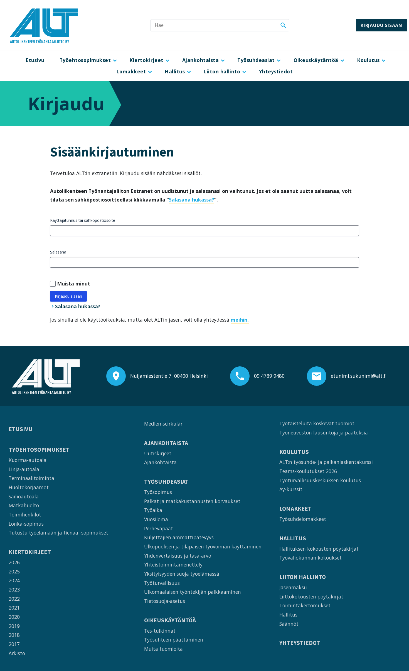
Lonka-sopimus (26, 523)
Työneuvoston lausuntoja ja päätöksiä (323, 432)
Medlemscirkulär (163, 423)
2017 (14, 644)
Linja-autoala (24, 469)
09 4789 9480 (269, 375)
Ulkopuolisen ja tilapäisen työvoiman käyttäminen (203, 546)
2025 (14, 571)
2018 (14, 635)
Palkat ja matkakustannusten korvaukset (192, 501)
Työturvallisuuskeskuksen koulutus (320, 480)
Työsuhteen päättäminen (173, 639)
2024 (14, 580)
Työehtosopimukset (85, 60)
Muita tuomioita (163, 648)
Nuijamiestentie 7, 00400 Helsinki (169, 375)
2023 (14, 589)
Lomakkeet (131, 71)
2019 (14, 626)
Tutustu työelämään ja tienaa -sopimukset (58, 532)
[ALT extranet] (44, 25)
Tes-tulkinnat (160, 630)
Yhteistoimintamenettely (173, 564)
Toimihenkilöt (25, 514)
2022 (14, 598)
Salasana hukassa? (191, 199)
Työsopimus (158, 492)
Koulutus (368, 60)
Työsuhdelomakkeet (302, 519)
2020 (14, 616)
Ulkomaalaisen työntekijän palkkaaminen (192, 591)
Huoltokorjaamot (29, 487)
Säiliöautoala (24, 496)
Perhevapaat (158, 528)
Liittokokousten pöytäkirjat (311, 596)
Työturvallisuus (162, 583)
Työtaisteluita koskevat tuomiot (316, 423)
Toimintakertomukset (305, 605)
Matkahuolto (24, 505)
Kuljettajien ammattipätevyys (179, 537)
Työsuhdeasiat (256, 60)
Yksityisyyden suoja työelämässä (181, 573)
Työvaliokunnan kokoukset (310, 557)
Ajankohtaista (200, 60)
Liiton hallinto (221, 71)
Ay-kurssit (290, 489)
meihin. (240, 319)
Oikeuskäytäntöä (316, 60)
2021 (14, 607)
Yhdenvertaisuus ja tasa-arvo (177, 555)
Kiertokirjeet (146, 60)
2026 (14, 562)
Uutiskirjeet (157, 453)
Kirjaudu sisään (381, 25)
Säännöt (289, 623)
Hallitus (175, 71)
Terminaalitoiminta (31, 478)
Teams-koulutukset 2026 (308, 471)
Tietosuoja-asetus (164, 601)
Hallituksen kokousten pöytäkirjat (319, 548)
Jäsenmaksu (293, 587)
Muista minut (73, 283)
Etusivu (35, 60)
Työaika (153, 510)
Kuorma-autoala (27, 460)
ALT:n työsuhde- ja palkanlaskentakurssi (326, 462)
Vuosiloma (156, 519)
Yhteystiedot (276, 71)
